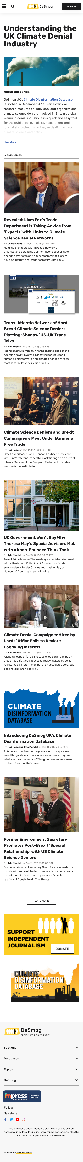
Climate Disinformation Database (48, 99)
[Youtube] (17, 1119)
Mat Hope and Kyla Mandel (23, 747)
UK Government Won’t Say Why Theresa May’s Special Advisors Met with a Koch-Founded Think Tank (39, 543)
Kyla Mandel (14, 555)
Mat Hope (13, 346)
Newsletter (11, 1113)
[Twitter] (11, 1119)
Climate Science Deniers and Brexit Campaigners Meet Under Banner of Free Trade (39, 438)
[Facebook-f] (5, 1119)
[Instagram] (23, 1119)
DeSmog (46, 6)
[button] (41, 1047)
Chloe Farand (15, 243)
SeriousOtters (24, 1152)
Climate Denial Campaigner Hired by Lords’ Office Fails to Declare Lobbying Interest (39, 640)
